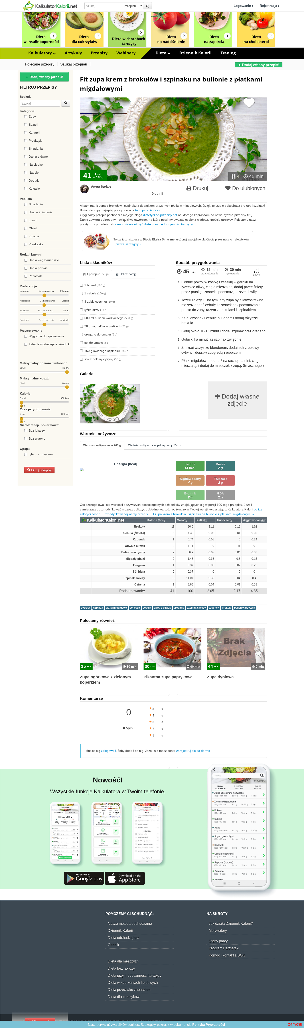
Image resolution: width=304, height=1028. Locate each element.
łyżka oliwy (95, 310)
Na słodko (36, 164)
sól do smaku (96, 342)
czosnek (214, 607)
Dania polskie (38, 268)
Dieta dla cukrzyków (124, 997)
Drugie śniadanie (41, 212)
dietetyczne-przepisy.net (160, 215)
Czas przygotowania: (36, 409)
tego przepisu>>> (147, 210)
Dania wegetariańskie (44, 260)
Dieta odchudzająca (123, 938)
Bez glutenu (37, 438)
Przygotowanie (31, 330)
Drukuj (199, 188)
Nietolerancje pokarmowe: (39, 425)
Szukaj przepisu (73, 64)
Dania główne (38, 156)
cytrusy (86, 607)
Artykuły (73, 53)
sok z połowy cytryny (102, 359)
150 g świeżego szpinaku (106, 351)
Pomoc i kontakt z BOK (227, 955)
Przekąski (35, 140)
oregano (179, 607)
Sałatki (33, 124)
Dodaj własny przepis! (260, 65)
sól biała (135, 607)
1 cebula (95, 293)
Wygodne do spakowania (46, 336)
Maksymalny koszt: (34, 378)
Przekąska (36, 244)
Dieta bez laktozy (121, 968)
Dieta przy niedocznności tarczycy (134, 975)
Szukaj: (25, 96)
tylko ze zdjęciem (41, 454)
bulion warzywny (244, 607)
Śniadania (36, 148)
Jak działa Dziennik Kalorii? (231, 923)
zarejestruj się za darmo (193, 750)
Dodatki (34, 180)
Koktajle (34, 188)
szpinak (98, 607)
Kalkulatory (40, 53)
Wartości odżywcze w (102, 445)
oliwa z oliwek (162, 607)
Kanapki (34, 132)
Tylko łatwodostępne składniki (49, 344)
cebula (147, 607)
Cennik (113, 945)
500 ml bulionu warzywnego (108, 318)
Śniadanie (36, 204)
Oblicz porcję (127, 274)
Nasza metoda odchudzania (130, 923)
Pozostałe (36, 276)
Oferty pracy (218, 941)
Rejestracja (269, 6)
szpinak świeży (196, 607)
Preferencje (28, 286)
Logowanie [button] (243, 6)
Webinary (126, 53)
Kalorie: (26, 393)
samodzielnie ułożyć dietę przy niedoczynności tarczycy (154, 224)
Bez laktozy (37, 430)
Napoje (34, 172)
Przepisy (99, 53)
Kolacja (34, 236)
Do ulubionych (248, 188)
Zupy (32, 116)
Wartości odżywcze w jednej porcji (154, 445)
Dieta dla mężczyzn (123, 961)
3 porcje (97, 274)
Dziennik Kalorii (195, 53)
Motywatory (218, 931)
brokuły (226, 607)
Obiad (33, 228)
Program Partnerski (224, 948)
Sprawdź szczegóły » (127, 244)
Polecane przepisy (39, 64)
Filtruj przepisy (41, 470)
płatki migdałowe (116, 607)
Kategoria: (28, 111)
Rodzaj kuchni (31, 254)
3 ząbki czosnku (99, 301)
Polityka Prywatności (208, 1024)
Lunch (33, 220)
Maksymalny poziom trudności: (43, 363)
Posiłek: (26, 198)
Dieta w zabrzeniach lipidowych (133, 982)
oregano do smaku (100, 334)
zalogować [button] (108, 750)
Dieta (162, 53)
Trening (228, 53)
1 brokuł (94, 285)
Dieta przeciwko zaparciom (129, 990)
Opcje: (25, 448)
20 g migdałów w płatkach (106, 326)
